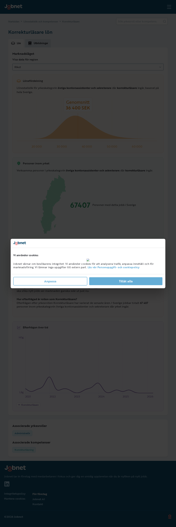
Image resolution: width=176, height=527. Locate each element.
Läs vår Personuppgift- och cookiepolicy (114, 267)
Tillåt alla (126, 281)
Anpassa (50, 281)
